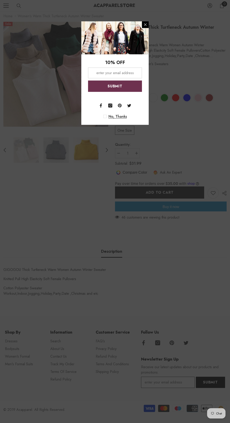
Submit (115, 86)
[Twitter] (129, 105)
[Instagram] (110, 105)
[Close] (145, 24)
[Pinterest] (119, 105)
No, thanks (117, 116)
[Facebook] (101, 105)
